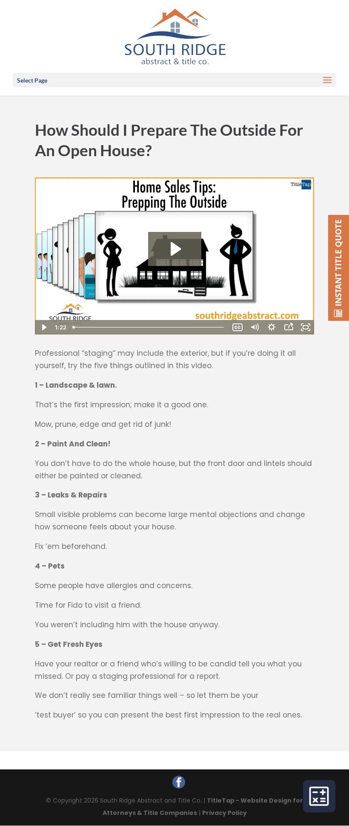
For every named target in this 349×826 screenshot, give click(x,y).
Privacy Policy (224, 813)
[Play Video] (43, 327)
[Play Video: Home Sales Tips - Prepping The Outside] (174, 249)
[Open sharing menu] (288, 327)
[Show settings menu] (271, 327)
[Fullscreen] (305, 327)
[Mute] (254, 327)
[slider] (149, 327)
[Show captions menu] (237, 327)
